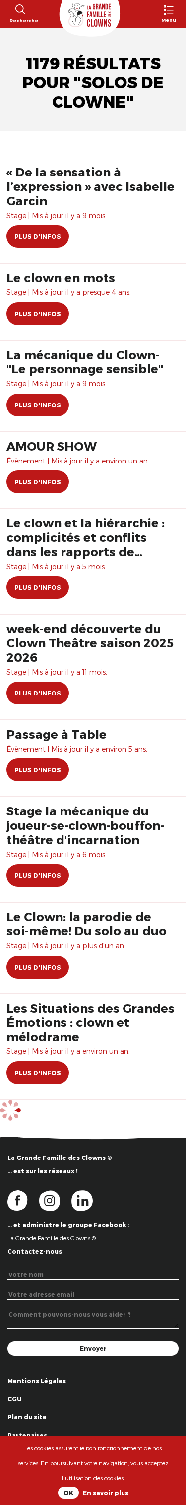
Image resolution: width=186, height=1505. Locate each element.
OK (68, 1492)
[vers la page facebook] (23, 1199)
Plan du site (27, 1416)
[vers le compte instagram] (55, 1199)
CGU (14, 1398)
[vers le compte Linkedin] (87, 1199)
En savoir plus (105, 1492)
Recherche (19, 20)
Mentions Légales (36, 1380)
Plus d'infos (37, 236)
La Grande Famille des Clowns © (51, 1237)
